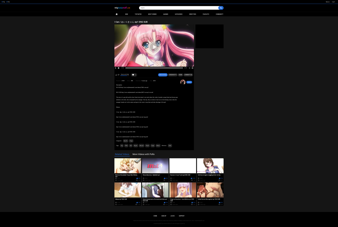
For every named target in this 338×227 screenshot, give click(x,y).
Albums (165, 14)
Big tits (135, 145)
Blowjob (141, 145)
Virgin (131, 140)
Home (116, 14)
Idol (131, 145)
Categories (178, 14)
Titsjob (147, 145)
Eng (4, 1)
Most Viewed (152, 14)
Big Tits (125, 140)
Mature (158, 145)
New (126, 14)
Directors (192, 14)
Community (219, 14)
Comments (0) (188, 74)
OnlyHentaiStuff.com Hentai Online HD (163, 223)
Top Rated (138, 14)
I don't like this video (118, 75)
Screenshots (173, 74)
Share (180, 74)
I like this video (116, 75)
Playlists (206, 14)
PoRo (126, 145)
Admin (189, 82)
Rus (9, 1)
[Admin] (182, 82)
